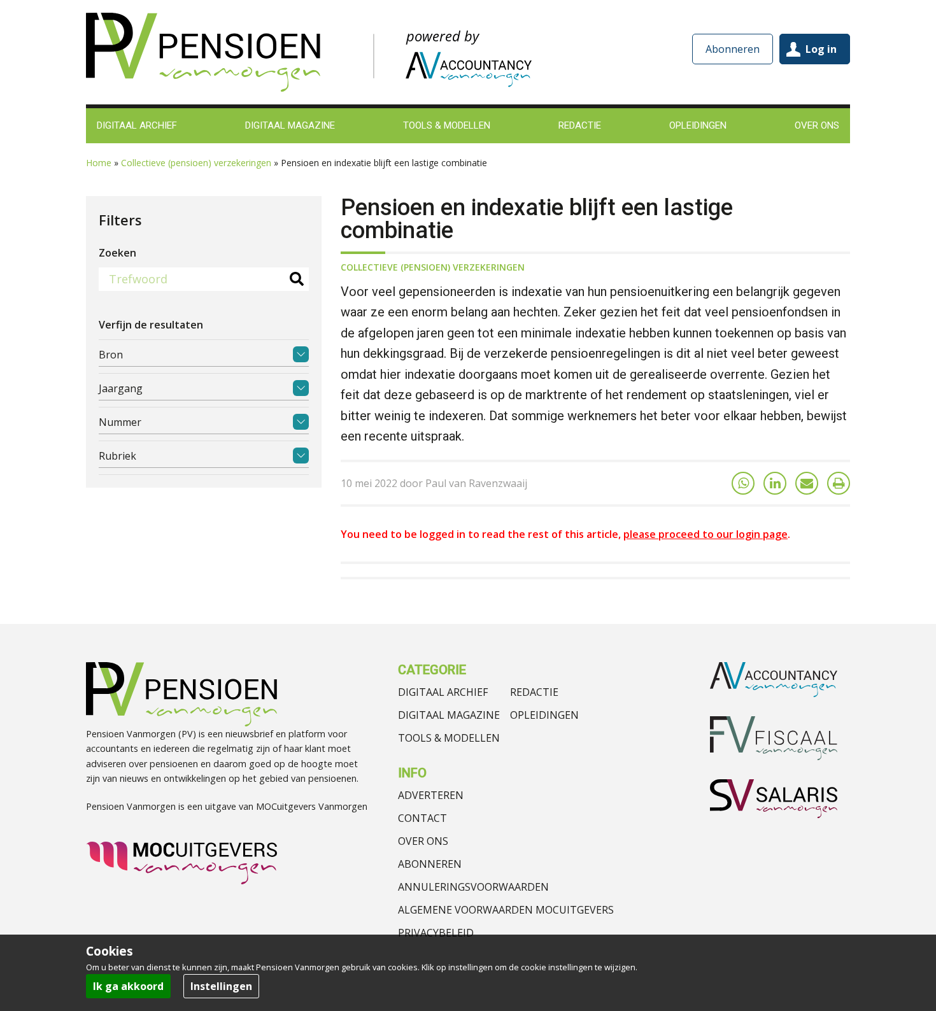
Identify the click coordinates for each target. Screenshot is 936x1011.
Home (98, 163)
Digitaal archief (443, 692)
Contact (422, 818)
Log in (821, 49)
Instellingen (221, 986)
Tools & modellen (449, 738)
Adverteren (431, 795)
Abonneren (733, 49)
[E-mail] (806, 483)
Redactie (534, 692)
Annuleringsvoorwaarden (473, 887)
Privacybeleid (436, 933)
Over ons (423, 841)
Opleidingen (544, 715)
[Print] (838, 483)
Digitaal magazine (449, 715)
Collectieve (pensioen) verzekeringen (196, 163)
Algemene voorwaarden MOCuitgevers (506, 910)
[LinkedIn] (774, 483)
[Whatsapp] (743, 483)
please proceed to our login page (705, 534)
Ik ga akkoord (128, 986)
